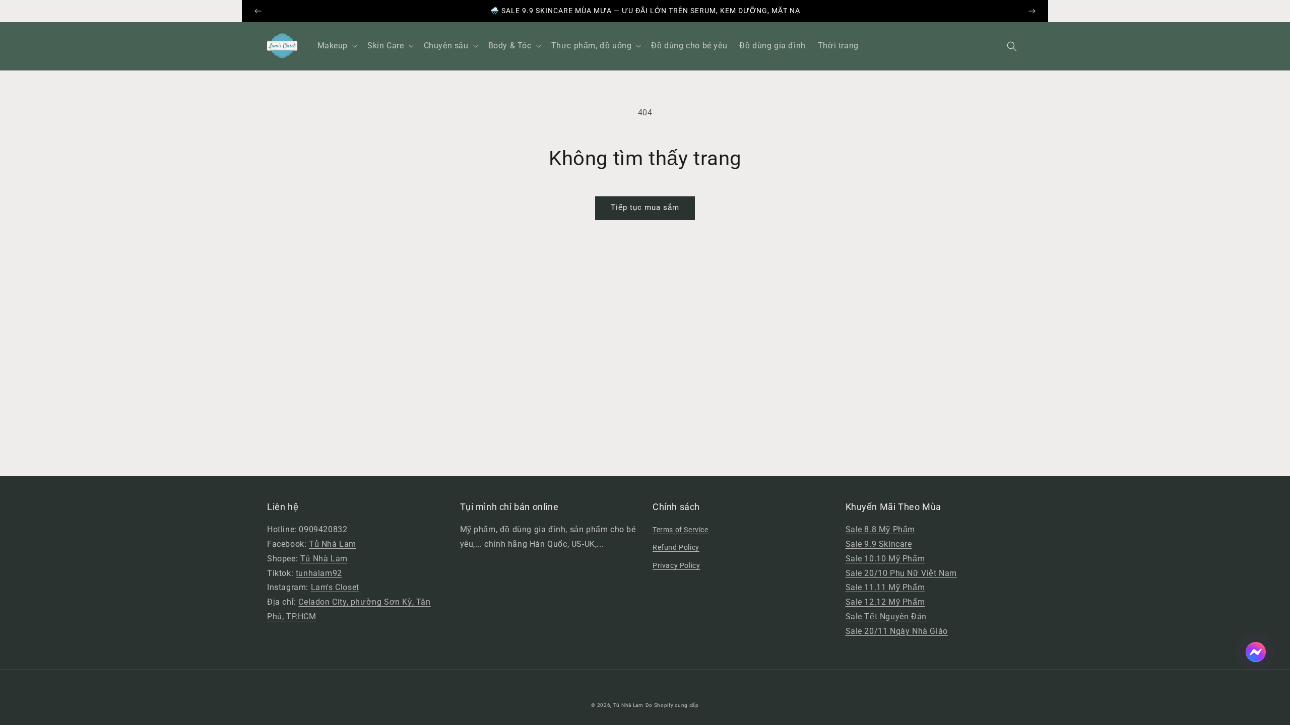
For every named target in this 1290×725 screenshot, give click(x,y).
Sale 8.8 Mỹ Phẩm (881, 529)
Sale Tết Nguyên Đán (886, 616)
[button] (1012, 46)
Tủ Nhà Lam (332, 544)
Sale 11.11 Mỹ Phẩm (885, 587)
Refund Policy (676, 547)
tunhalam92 (319, 573)
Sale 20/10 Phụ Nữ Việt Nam (901, 573)
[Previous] (258, 11)
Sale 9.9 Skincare (879, 544)
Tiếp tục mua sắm (645, 207)
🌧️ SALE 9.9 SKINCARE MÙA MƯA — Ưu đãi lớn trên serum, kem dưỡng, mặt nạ (645, 11)
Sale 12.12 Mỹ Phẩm (885, 602)
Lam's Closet (335, 587)
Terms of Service (680, 530)
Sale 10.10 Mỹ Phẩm (885, 558)
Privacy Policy (676, 565)
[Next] (1032, 11)
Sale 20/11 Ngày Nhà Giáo (897, 631)
